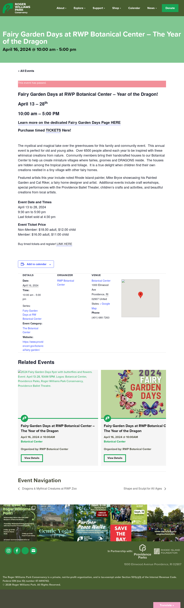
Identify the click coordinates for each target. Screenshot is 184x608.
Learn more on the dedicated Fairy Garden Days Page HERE (69, 122)
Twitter (25, 550)
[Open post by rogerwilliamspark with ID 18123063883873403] (92, 522)
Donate (170, 8)
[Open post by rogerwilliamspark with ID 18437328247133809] (165, 522)
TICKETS (53, 130)
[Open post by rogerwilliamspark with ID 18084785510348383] (18, 522)
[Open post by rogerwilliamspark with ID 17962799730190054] (55, 522)
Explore (78, 8)
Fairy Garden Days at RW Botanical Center (32, 314)
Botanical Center (101, 280)
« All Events (26, 71)
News (151, 8)
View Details (31, 458)
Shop (115, 8)
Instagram (8, 550)
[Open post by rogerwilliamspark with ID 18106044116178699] (128, 522)
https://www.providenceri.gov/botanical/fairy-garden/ (33, 346)
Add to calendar (36, 264)
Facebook (16, 550)
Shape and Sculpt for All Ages (143, 488)
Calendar (134, 8)
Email (33, 550)
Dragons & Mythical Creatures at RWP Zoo (49, 488)
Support (98, 8)
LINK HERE (64, 244)
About (60, 8)
